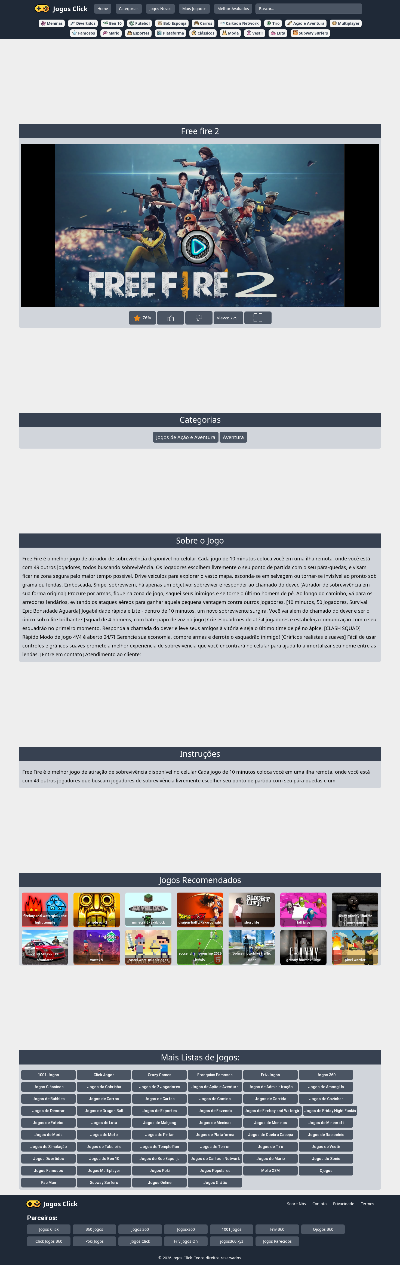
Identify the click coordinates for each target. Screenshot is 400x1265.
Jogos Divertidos (48, 1158)
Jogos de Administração (270, 1087)
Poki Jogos (94, 1241)
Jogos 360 (326, 1075)
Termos (367, 1203)
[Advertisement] (200, 80)
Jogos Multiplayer (104, 1170)
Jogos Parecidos (277, 1241)
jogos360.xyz (231, 1241)
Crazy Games (159, 1075)
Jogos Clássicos (48, 1087)
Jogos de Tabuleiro (104, 1146)
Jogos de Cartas (159, 1099)
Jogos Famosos (48, 1170)
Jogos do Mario (270, 1158)
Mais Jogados (194, 8)
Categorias (129, 8)
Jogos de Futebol (48, 1123)
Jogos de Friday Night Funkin (330, 1111)
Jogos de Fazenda (215, 1111)
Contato (319, 1203)
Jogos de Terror (215, 1146)
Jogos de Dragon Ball (104, 1111)
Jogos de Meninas (215, 1123)
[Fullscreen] (258, 317)
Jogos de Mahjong (159, 1123)
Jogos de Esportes (159, 1111)
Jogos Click (49, 1229)
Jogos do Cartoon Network (215, 1158)
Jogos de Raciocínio (326, 1135)
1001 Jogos (48, 1075)
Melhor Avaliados (233, 8)
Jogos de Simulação (48, 1146)
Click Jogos (104, 1075)
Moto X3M (270, 1170)
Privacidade (343, 1203)
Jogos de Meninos (270, 1123)
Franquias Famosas (215, 1075)
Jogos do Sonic (326, 1158)
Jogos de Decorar (48, 1111)
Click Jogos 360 (48, 1241)
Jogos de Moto (104, 1135)
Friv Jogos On (186, 1241)
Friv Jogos (270, 1075)
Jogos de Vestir (326, 1146)
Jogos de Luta (104, 1123)
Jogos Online (159, 1182)
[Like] (170, 318)
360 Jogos (94, 1229)
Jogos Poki (159, 1170)
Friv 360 (277, 1229)
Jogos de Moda (48, 1135)
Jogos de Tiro (270, 1146)
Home (102, 8)
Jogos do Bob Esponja (159, 1158)
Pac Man (48, 1182)
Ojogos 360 (323, 1229)
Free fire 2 (200, 131)
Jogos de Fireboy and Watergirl (272, 1111)
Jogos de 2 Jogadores (159, 1087)
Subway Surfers (104, 1182)
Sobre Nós (296, 1203)
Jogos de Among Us (326, 1087)
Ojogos (326, 1170)
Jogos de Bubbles (48, 1099)
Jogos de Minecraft (326, 1123)
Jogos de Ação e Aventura (185, 437)
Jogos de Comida (215, 1099)
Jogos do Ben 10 (104, 1158)
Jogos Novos (160, 8)
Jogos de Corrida (270, 1099)
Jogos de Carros (104, 1099)
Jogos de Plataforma (215, 1135)
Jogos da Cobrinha (104, 1087)
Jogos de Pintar (159, 1135)
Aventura (233, 437)
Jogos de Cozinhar (326, 1099)
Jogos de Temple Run (159, 1146)
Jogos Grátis (215, 1182)
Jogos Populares (214, 1170)
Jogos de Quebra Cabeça (270, 1135)
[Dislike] (199, 318)
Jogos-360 (186, 1229)
